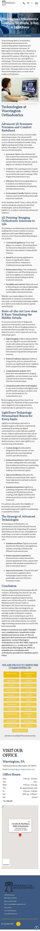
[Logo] (20, 887)
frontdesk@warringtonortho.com (21, 769)
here (15, 645)
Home (5, 35)
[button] (20, 835)
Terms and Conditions (10, 910)
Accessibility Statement (10, 913)
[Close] (28, 821)
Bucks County (11, 673)
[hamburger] (37, 3)
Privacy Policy (8, 907)
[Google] (18, 924)
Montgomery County (28, 674)
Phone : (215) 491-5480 (10, 901)
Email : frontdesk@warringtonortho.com (15, 904)
